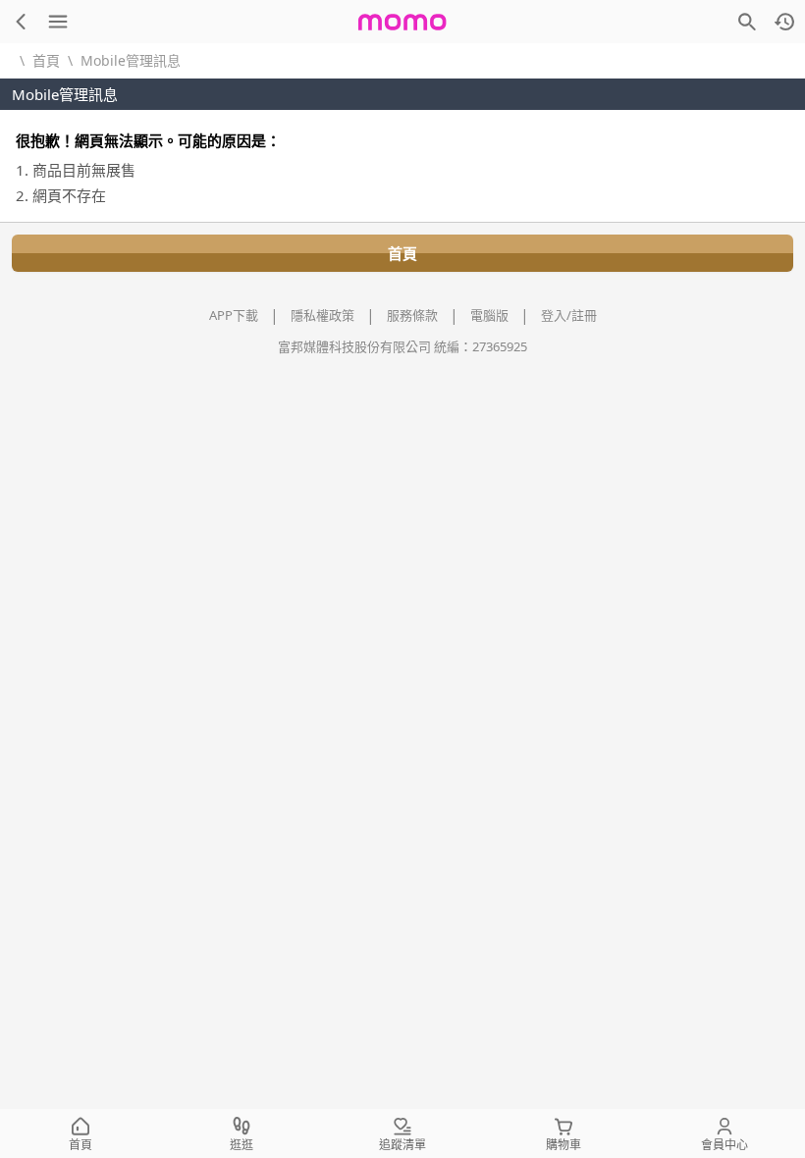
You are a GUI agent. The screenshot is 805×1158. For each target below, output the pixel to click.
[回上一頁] (20, 21)
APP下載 (233, 315)
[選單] (58, 21)
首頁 (46, 60)
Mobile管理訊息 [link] (130, 60)
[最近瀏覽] (784, 21)
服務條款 (412, 315)
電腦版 (489, 315)
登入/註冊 (569, 315)
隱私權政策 (322, 315)
